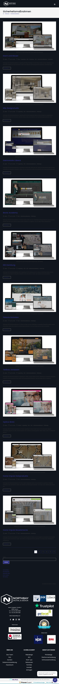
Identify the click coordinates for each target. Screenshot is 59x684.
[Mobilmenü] (54, 4)
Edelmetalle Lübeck (12, 160)
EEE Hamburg (9, 265)
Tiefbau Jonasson (11, 369)
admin (6, 59)
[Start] (3, 13)
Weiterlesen (7, 68)
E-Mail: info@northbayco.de (14, 615)
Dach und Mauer (10, 56)
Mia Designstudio (11, 108)
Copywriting (23, 59)
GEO (27, 59)
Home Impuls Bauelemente (15, 530)
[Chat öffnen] (55, 680)
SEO (36, 59)
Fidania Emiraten (11, 317)
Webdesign (50, 59)
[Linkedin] (19, 619)
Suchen (4, 557)
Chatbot (19, 425)
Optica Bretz (8, 422)
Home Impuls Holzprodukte (15, 476)
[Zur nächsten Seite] (54, 551)
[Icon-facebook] (10, 619)
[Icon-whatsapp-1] (13, 619)
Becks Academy (10, 213)
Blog (19, 59)
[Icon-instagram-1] (16, 619)
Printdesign (31, 59)
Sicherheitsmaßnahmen (15, 13)
